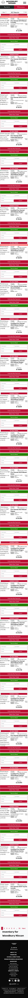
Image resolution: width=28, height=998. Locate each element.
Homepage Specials (13, 969)
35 (19, 928)
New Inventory (13, 963)
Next (23, 928)
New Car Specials (13, 966)
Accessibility (12, 988)
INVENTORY (13, 961)
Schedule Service (13, 974)
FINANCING (13, 954)
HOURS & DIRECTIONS (13, 957)
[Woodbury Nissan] (9, 2)
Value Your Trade (14, 38)
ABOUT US (13, 952)
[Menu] (24, 3)
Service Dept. (13, 973)
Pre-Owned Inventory (13, 965)
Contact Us (5, 988)
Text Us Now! (14, 41)
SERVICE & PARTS (13, 971)
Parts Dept (13, 975)
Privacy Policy (21, 988)
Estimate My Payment (14, 34)
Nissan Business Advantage (13, 959)
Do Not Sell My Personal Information (14, 990)
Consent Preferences (10, 991)
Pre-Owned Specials (13, 967)
